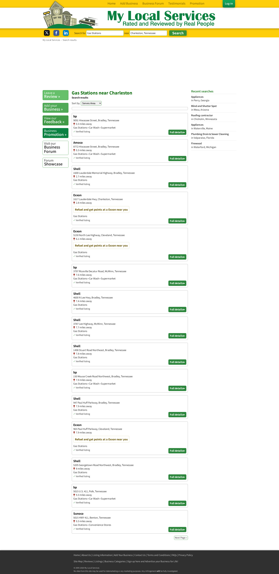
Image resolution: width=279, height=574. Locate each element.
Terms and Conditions (158, 555)
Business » (53, 107)
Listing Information (102, 555)
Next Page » (181, 537)
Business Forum (52, 147)
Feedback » (54, 120)
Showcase (53, 162)
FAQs (174, 555)
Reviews (88, 561)
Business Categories (115, 561)
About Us (86, 555)
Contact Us (140, 555)
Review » (52, 94)
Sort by (76, 103)
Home (77, 555)
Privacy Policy (185, 555)
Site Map (78, 561)
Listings (99, 561)
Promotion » (55, 132)
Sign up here (133, 561)
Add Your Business (123, 555)
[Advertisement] (139, 65)
